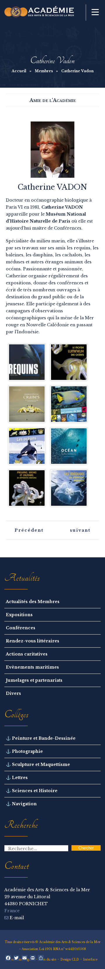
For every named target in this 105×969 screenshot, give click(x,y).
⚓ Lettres (17, 777)
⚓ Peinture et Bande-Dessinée (41, 738)
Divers (13, 693)
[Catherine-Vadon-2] (27, 404)
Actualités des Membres (33, 601)
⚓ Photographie (24, 751)
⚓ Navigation (21, 803)
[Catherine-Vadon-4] (27, 446)
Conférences (20, 627)
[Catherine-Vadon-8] (27, 362)
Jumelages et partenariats (34, 680)
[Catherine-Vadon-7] (69, 488)
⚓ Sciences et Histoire (31, 790)
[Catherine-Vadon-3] (69, 404)
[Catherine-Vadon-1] (69, 362)
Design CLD (69, 959)
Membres (44, 71)
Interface (90, 959)
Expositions (19, 614)
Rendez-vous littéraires (32, 641)
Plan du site (47, 959)
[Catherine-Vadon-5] (69, 446)
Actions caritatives (27, 654)
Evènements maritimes (32, 667)
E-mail (16, 917)
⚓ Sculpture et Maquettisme (38, 764)
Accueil (19, 71)
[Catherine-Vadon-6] (27, 488)
